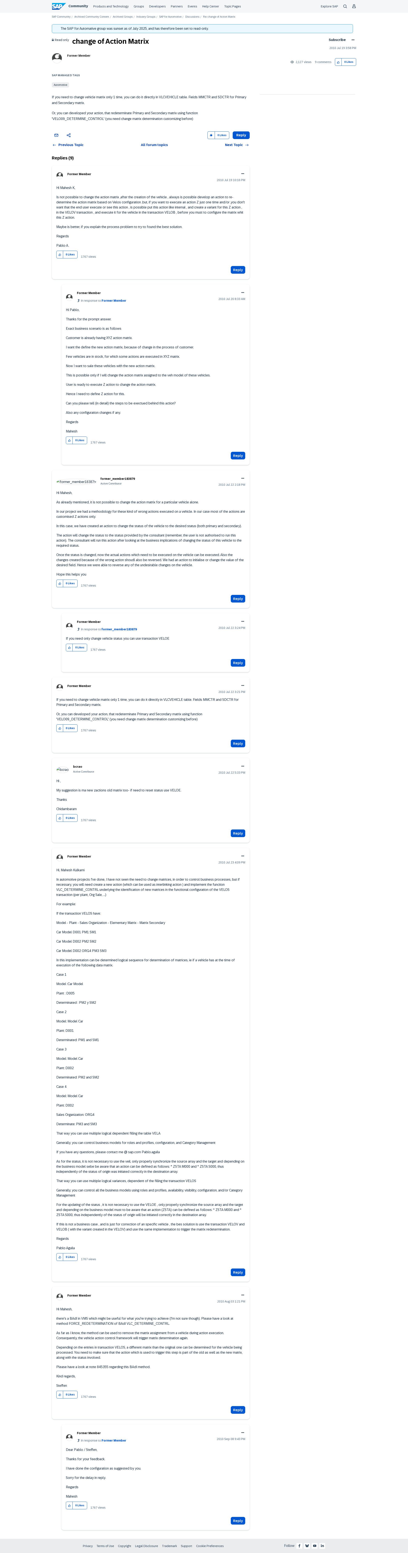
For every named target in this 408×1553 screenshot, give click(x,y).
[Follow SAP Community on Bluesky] (307, 1545)
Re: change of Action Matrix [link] (219, 16)
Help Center (210, 6)
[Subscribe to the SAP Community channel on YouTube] (314, 1545)
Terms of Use (105, 1546)
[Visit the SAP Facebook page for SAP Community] (299, 1545)
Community (78, 6)
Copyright (124, 1546)
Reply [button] (241, 135)
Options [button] (352, 39)
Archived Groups (123, 16)
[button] (338, 62)
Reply (238, 270)
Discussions (192, 16)
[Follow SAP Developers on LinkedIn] (322, 1545)
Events (192, 6)
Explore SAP (329, 6)
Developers (157, 6)
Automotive (60, 84)
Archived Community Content (91, 16)
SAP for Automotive (170, 16)
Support (186, 1546)
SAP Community (61, 16)
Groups (139, 6)
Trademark (169, 1546)
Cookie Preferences (210, 1546)
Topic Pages (232, 6)
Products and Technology (111, 6)
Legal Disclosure (146, 1546)
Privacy (88, 1546)
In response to (103, 300)
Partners (177, 6)
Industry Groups (145, 16)
